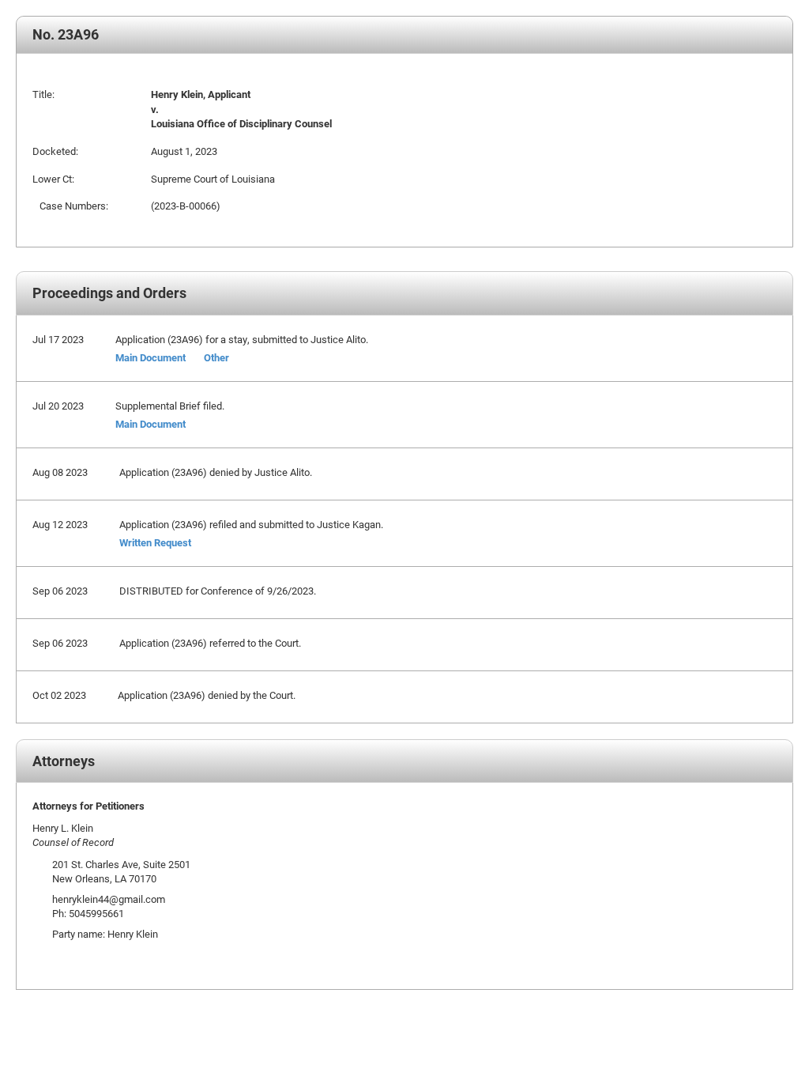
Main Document (150, 357)
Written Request (155, 542)
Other (216, 357)
